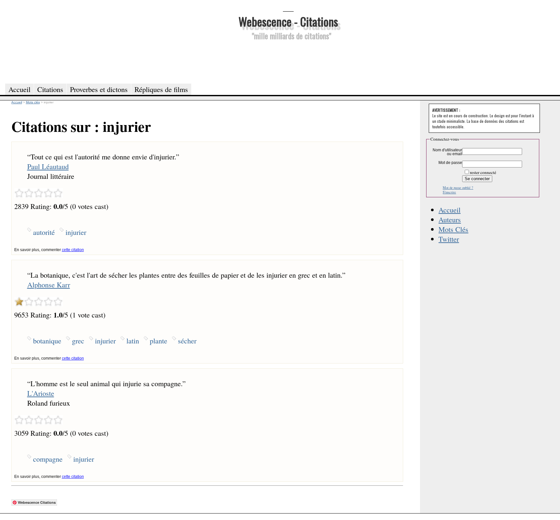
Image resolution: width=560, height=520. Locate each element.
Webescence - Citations (288, 21)
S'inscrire (449, 192)
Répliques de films (161, 89)
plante (158, 340)
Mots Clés (453, 229)
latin (132, 340)
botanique (47, 340)
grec (78, 340)
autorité (44, 232)
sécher (187, 340)
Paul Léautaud (48, 166)
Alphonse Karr (48, 284)
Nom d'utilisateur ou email (447, 152)
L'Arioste (40, 393)
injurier (75, 232)
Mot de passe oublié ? (458, 187)
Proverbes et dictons (99, 89)
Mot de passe (450, 163)
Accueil (449, 209)
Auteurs (449, 219)
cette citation (73, 250)
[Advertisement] (288, 60)
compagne (48, 459)
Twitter (448, 239)
